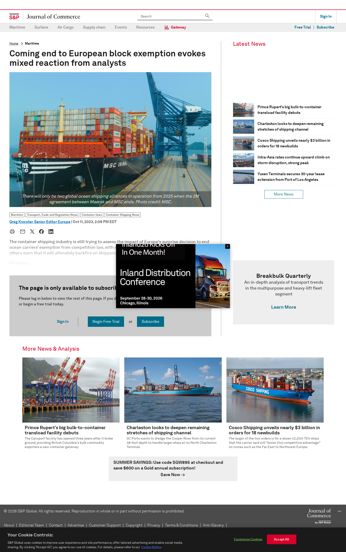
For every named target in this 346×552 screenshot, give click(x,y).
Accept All (281, 539)
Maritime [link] (17, 214)
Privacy (153, 525)
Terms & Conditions (181, 525)
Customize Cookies (248, 539)
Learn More (283, 307)
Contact (56, 525)
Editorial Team (31, 525)
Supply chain (94, 27)
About (9, 525)
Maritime (17, 27)
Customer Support (105, 525)
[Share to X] (32, 231)
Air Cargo (66, 27)
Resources (145, 27)
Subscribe (325, 27)
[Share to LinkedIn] (51, 231)
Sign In (326, 16)
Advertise (76, 525)
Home (13, 44)
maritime (32, 44)
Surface (41, 27)
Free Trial (302, 27)
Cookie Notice (151, 547)
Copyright (134, 525)
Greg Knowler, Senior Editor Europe (39, 222)
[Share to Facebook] (41, 231)
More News (284, 194)
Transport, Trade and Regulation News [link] (52, 214)
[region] (173, 539)
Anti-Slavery (213, 525)
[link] (283, 292)
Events (121, 27)
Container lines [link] (92, 214)
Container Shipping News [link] (122, 214)
